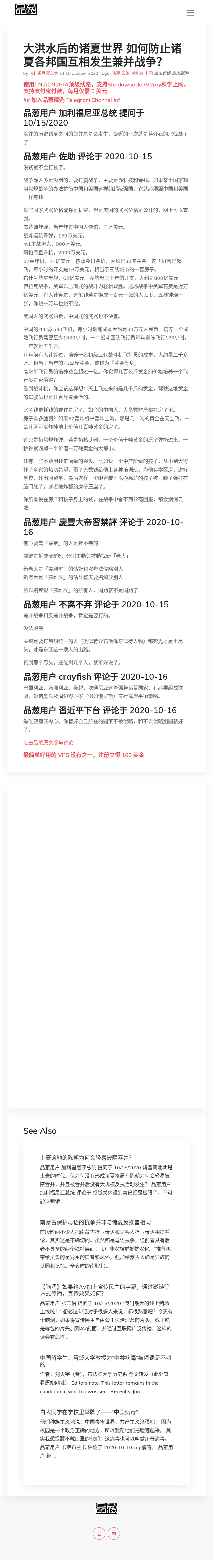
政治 (125, 73)
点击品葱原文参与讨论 (48, 743)
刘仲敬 (137, 73)
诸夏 (116, 73)
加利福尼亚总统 (43, 73)
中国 (148, 73)
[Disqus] (106, 877)
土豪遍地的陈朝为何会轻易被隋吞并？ (87, 1157)
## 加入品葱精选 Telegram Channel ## (71, 99)
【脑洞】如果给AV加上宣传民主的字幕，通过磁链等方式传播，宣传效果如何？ (105, 1290)
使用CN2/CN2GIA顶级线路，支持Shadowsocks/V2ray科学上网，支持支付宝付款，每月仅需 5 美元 (106, 87)
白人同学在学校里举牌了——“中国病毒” (89, 1412)
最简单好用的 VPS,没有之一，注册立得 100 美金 (83, 754)
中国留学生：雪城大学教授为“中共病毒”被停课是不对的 (105, 1361)
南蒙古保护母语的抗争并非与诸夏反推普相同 (95, 1222)
